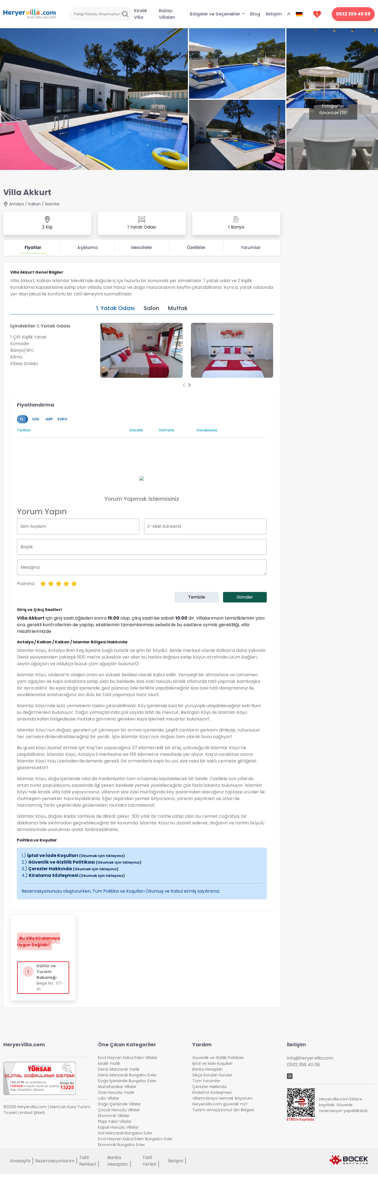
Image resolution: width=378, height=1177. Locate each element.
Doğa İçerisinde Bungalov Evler (127, 1081)
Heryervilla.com (24, 1044)
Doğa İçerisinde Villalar (119, 1104)
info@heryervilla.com (310, 1058)
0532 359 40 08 (353, 14)
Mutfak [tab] (178, 308)
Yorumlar (251, 247)
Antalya (16, 204)
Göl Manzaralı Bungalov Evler (125, 1133)
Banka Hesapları (207, 1069)
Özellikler (196, 247)
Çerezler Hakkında (73, 869)
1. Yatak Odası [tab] (115, 308)
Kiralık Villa (140, 13)
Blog (255, 14)
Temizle (196, 597)
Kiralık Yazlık (109, 1063)
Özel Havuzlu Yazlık (116, 1092)
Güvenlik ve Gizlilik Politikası (84, 862)
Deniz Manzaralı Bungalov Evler (127, 1075)
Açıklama (87, 247)
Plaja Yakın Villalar (114, 1121)
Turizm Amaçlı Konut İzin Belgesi (223, 1110)
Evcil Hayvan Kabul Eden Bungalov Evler (135, 1139)
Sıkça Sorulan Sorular (212, 1075)
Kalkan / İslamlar (44, 204)
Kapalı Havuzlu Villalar (118, 1127)
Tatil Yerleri (149, 1160)
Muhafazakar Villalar (117, 1086)
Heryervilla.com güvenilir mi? (219, 1104)
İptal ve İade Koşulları (76, 855)
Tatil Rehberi (87, 1160)
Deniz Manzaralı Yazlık (118, 1069)
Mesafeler (141, 247)
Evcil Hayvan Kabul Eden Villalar (127, 1057)
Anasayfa (20, 1161)
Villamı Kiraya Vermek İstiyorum (222, 1098)
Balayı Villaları (167, 13)
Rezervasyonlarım (54, 1161)
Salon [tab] (151, 308)
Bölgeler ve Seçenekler (215, 14)
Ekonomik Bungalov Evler (121, 1144)
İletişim (274, 14)
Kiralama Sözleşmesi (77, 875)
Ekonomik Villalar (114, 1115)
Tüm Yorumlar (206, 1081)
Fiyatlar (33, 247)
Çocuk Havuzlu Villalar (119, 1110)
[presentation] (184, 385)
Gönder (245, 597)
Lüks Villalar (108, 1098)
